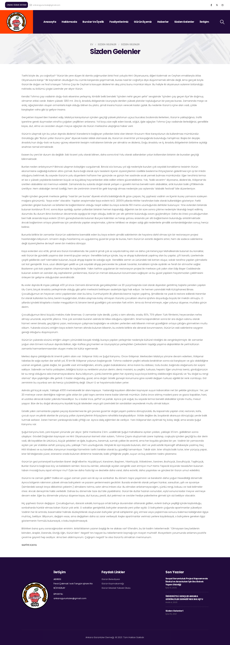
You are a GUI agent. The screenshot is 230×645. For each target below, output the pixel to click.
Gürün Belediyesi (111, 579)
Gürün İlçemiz (143, 22)
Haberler (163, 22)
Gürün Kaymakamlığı (113, 583)
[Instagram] (222, 5)
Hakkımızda (69, 22)
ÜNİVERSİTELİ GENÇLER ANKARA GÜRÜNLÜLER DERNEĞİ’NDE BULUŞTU (184, 598)
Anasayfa (49, 22)
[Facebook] (211, 5)
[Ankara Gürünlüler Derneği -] (16, 22)
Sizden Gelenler (184, 22)
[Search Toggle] (222, 22)
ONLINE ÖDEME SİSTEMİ (16, 5)
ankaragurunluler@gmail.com (46, 5)
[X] (217, 5)
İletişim (204, 22)
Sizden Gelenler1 (174, 610)
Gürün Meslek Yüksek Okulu (116, 588)
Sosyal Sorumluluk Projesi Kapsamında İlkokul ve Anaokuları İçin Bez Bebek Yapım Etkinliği (187, 581)
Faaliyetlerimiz (118, 22)
